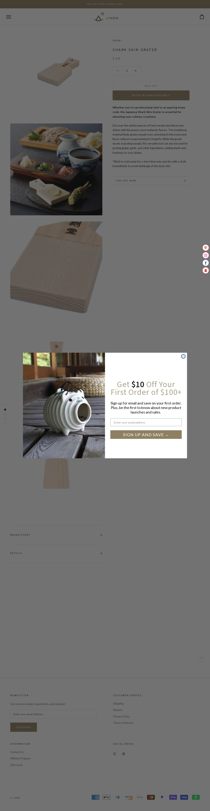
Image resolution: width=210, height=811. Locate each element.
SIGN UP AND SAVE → (146, 434)
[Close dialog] (183, 356)
